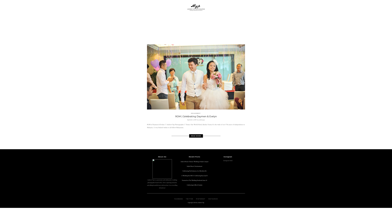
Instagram (213, 199)
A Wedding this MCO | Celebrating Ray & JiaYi (194, 176)
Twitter (189, 199)
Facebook (178, 199)
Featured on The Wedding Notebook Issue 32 (194, 180)
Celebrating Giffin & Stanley (194, 185)
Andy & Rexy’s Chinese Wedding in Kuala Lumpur (194, 162)
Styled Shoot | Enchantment (194, 166)
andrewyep (202, 120)
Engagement (196, 113)
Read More (196, 136)
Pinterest (200, 199)
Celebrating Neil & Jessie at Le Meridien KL (194, 171)
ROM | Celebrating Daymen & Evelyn (196, 116)
